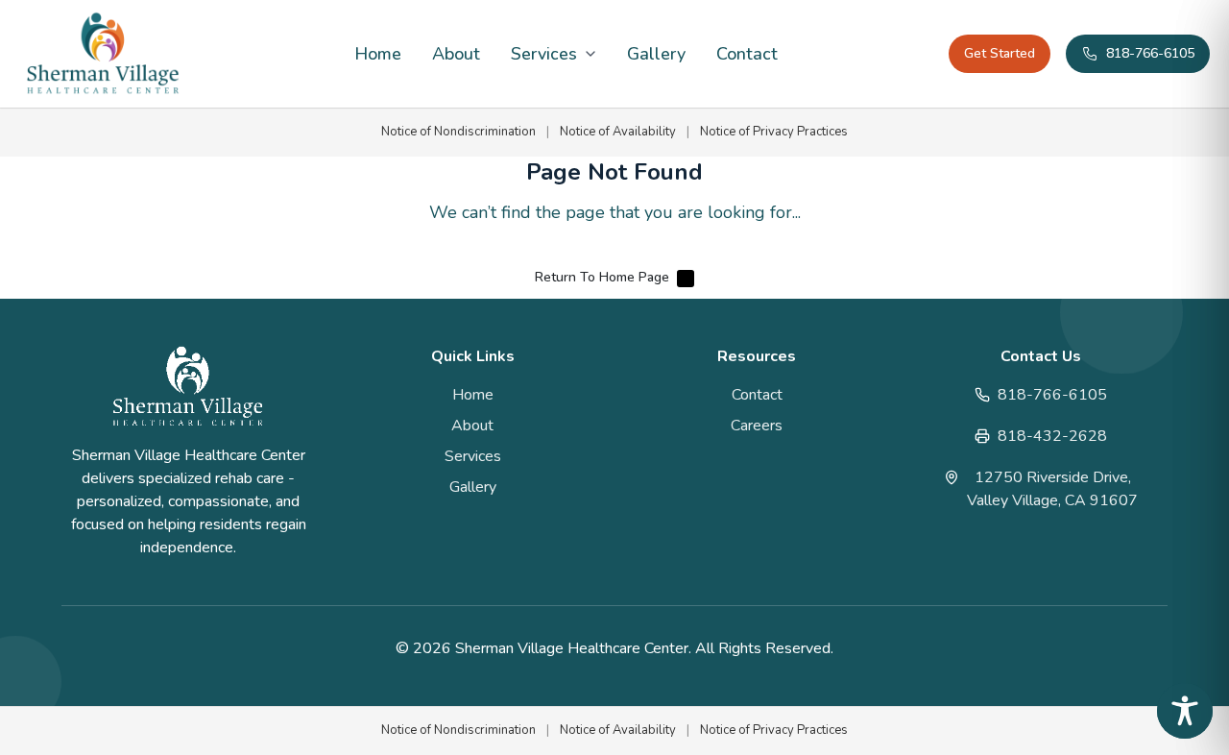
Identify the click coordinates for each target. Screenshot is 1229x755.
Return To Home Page (602, 277)
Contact (747, 53)
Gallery (656, 53)
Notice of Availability (618, 131)
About (456, 53)
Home (377, 53)
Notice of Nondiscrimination (458, 131)
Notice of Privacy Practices (774, 131)
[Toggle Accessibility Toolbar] (1185, 711)
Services (544, 53)
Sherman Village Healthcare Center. (575, 648)
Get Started (999, 53)
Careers (757, 425)
